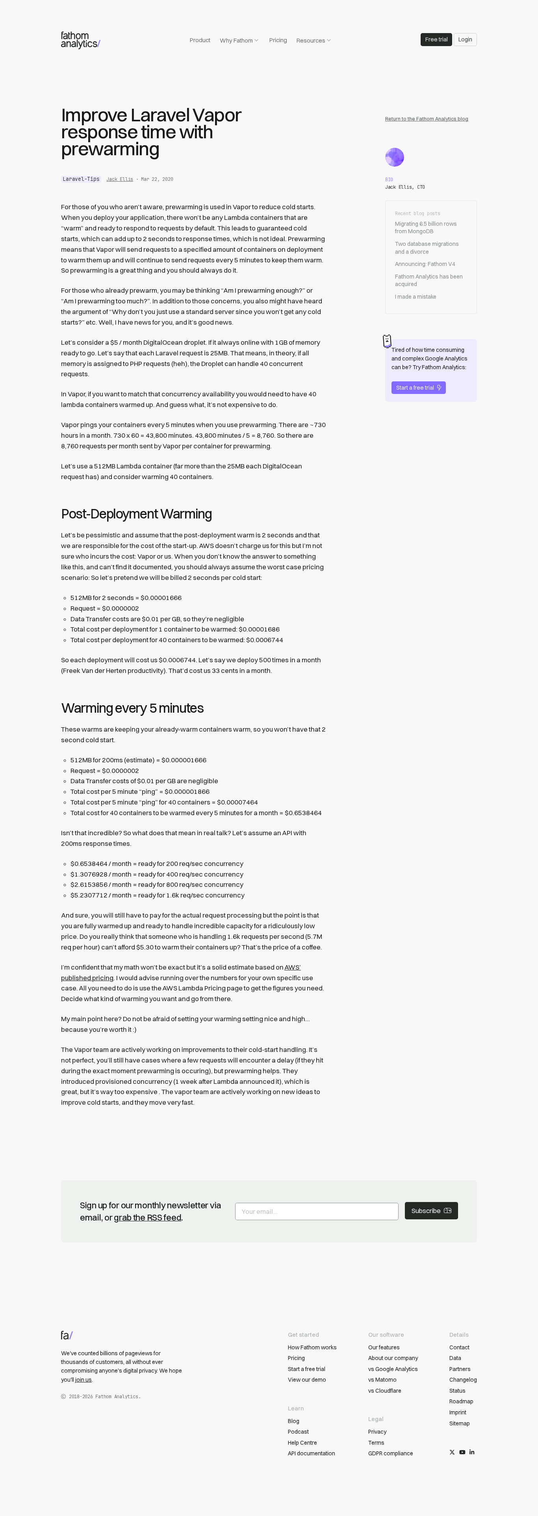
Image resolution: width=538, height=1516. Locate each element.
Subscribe (426, 1211)
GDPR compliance (390, 1453)
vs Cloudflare (384, 1390)
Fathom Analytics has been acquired (429, 280)
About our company (393, 1358)
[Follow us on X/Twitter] (452, 1452)
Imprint (457, 1412)
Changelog (463, 1379)
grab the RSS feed (147, 1217)
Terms (376, 1442)
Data (455, 1358)
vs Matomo (382, 1379)
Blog (293, 1421)
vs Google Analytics (393, 1369)
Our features (384, 1347)
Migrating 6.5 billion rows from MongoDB (426, 227)
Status (457, 1390)
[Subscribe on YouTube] (462, 1452)
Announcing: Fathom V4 (425, 264)
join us (83, 1379)
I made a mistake (415, 296)
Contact (459, 1347)
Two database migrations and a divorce (427, 247)
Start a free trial (415, 387)
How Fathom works (312, 1347)
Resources (311, 40)
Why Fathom (236, 40)
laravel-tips (81, 179)
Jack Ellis (119, 179)
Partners (460, 1369)
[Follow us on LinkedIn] (471, 1452)
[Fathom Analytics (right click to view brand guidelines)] (80, 40)
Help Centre (302, 1442)
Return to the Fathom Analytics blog (426, 118)
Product (200, 40)
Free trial (436, 39)
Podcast (298, 1431)
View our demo (307, 1379)
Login (465, 39)
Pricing (278, 40)
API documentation (311, 1453)
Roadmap (461, 1401)
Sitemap (459, 1423)
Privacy (377, 1431)
